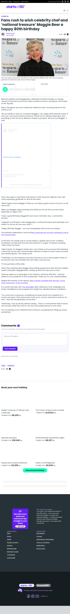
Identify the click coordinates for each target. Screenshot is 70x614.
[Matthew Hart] (3, 34)
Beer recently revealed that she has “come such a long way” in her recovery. (33, 281)
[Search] (67, 10)
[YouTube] (68, 1)
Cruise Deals (11, 558)
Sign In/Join (4, 1)
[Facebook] (62, 1)
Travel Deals (11, 555)
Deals (10, 1)
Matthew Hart (10, 33)
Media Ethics (40, 545)
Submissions (40, 533)
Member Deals (11, 549)
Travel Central (24, 1)
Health (9, 539)
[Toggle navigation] (64, 10)
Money (9, 536)
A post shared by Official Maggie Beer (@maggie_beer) (26, 184)
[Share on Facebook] (68, 34)
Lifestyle (9, 545)
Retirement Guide (12, 552)
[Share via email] (65, 34)
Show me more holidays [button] (35, 470)
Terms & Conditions (43, 542)
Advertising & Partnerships (45, 539)
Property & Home (12, 542)
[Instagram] (65, 1)
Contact (39, 536)
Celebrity (10, 366)
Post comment (10, 349)
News (3, 366)
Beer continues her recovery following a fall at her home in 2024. (34, 233)
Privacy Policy (40, 549)
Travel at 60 (16, 1)
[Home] (15, 6)
